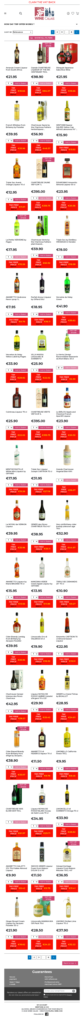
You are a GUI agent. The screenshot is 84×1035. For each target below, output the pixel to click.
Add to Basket (20, 83)
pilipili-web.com (55, 1011)
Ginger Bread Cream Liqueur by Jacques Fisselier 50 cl (15, 923)
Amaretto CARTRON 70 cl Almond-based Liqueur (67, 639)
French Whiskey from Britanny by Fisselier (15, 126)
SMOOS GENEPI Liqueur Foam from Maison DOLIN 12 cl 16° (42, 868)
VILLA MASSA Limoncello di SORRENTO (37, 357)
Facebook (46, 1014)
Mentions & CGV (42, 1007)
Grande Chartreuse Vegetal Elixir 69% (65, 470)
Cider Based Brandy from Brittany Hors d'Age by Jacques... (15, 753)
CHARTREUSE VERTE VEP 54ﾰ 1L (40, 413)
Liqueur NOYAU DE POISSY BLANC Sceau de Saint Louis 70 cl (41, 811)
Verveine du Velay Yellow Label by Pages (16, 356)
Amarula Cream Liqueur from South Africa (16, 69)
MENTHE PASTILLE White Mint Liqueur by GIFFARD (16, 471)
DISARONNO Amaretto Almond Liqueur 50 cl (66, 183)
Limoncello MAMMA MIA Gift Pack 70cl (42, 922)
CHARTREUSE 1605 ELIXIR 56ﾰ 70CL (14, 810)
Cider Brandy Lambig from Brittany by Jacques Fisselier (15, 639)
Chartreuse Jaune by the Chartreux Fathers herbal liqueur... (41, 127)
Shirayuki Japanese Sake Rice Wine (65, 69)
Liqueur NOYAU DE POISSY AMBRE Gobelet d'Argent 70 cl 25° (42, 696)
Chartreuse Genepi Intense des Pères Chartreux (14, 696)
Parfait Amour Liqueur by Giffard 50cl (41, 298)
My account (42, 1005)
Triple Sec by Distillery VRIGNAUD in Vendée (66, 241)
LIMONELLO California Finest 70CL (66, 752)
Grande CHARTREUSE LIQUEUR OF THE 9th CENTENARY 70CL (41, 70)
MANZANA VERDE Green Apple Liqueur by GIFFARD (41, 584)
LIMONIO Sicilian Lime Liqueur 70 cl (66, 922)
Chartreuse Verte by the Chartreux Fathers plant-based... (41, 242)
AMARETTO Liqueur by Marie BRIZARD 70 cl (16, 583)
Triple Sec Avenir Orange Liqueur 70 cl (15, 183)
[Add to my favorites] (17, 54)
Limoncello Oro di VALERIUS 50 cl (39, 638)
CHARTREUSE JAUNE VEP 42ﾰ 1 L (40, 183)
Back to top (70, 963)
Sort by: (8, 32)
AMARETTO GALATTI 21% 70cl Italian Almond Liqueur (16, 868)
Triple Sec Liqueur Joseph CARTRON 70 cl (41, 470)
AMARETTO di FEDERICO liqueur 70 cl (41, 752)
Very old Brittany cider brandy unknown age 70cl (66, 526)
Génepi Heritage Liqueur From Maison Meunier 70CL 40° (65, 868)
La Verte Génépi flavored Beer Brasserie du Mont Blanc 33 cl (67, 357)
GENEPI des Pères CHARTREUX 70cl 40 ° (41, 525)
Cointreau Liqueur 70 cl (16, 412)
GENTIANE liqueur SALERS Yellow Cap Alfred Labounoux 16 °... (66, 127)
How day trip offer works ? (19, 24)
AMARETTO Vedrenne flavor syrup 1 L (16, 298)
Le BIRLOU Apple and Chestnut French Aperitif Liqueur (66, 414)
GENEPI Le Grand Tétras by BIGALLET (67, 695)
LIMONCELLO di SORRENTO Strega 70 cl (67, 810)
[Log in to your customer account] (69, 13)
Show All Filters (43, 38)
